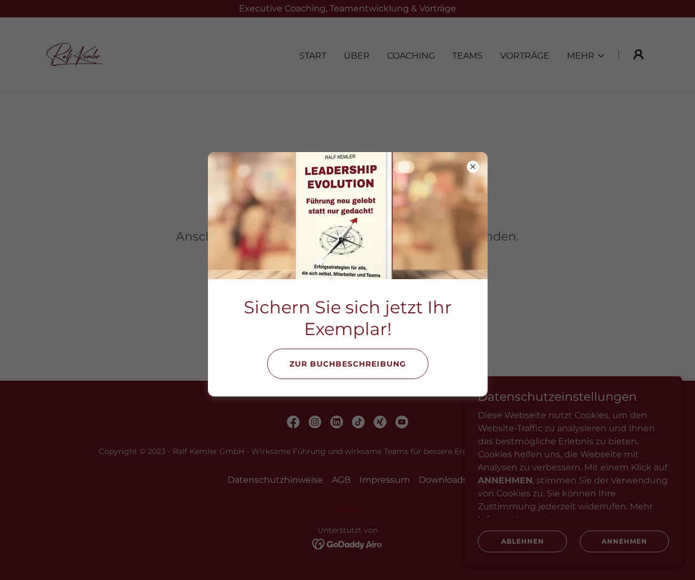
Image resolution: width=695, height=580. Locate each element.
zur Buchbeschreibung (347, 364)
